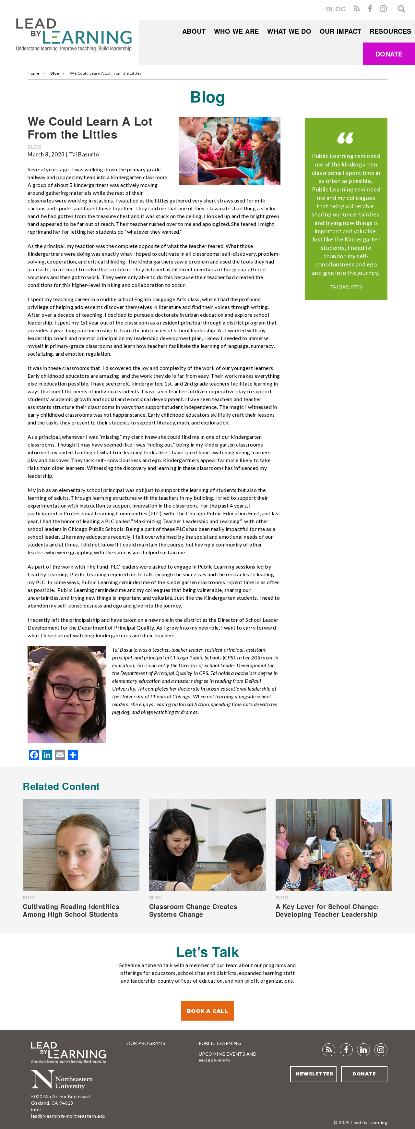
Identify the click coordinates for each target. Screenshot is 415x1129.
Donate (389, 53)
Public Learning (220, 1043)
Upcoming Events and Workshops (228, 1057)
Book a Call (208, 1011)
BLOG (336, 9)
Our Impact (341, 31)
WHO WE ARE (236, 31)
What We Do (289, 31)
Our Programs (145, 1043)
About (194, 31)
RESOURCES (390, 31)
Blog (54, 73)
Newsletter (314, 1074)
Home (33, 73)
